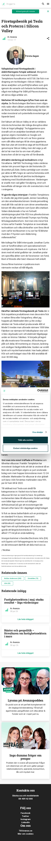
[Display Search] (43, 3)
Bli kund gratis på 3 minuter (25, 11)
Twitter (25, 816)
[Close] (48, 11)
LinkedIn (25, 822)
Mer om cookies (25, 834)
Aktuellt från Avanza (8, 4)
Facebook (25, 813)
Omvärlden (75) (33, 578)
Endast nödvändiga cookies (25, 448)
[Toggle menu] (48, 3)
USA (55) (7, 583)
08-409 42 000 (25, 798)
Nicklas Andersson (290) (12, 578)
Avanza (13, 37)
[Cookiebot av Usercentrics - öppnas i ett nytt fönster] (37, 390)
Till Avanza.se (25, 830)
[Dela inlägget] (48, 38)
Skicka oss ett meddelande (25, 795)
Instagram (26, 819)
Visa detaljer (37, 432)
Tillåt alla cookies (25, 440)
